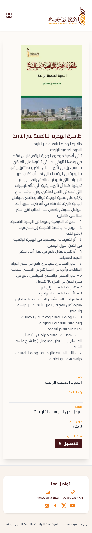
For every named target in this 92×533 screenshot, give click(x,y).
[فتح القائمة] (9, 15)
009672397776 (73, 497)
